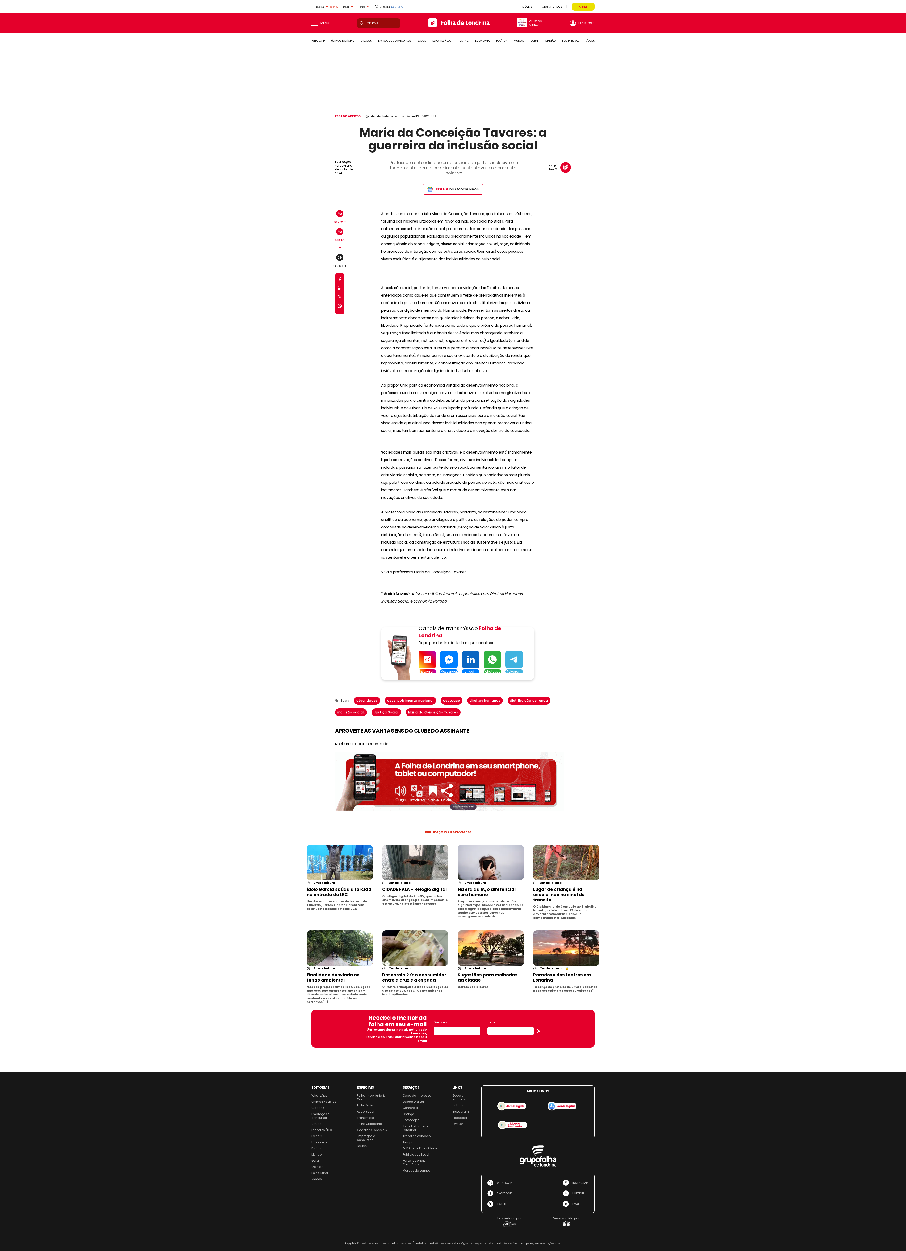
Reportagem (367, 1112)
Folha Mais (365, 1105)
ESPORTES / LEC (441, 41)
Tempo (408, 1142)
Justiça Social (386, 712)
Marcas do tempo (416, 1170)
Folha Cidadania (369, 1124)
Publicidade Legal (416, 1154)
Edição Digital (413, 1102)
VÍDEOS (590, 41)
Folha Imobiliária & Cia (371, 1097)
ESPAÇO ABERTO (348, 116)
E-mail (492, 1022)
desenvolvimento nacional (410, 700)
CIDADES (366, 41)
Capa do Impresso (417, 1096)
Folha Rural (319, 1173)
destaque (451, 700)
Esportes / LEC (321, 1130)
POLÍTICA (501, 41)
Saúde (316, 1124)
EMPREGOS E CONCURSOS (394, 41)
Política (317, 1148)
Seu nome (440, 1022)
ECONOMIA (482, 41)
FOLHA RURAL (570, 41)
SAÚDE (422, 41)
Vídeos (316, 1179)
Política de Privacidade (420, 1148)
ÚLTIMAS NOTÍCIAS (342, 41)
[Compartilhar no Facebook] (340, 280)
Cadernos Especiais (372, 1130)
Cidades (317, 1108)
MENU (324, 23)
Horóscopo (411, 1120)
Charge (408, 1114)
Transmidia (365, 1118)
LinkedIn (458, 1105)
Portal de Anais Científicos (414, 1162)
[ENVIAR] (538, 1031)
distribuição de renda (529, 700)
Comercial (411, 1108)
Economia (319, 1142)
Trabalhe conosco (417, 1136)
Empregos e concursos (320, 1116)
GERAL (534, 41)
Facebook (460, 1118)
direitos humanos (485, 700)
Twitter (458, 1124)
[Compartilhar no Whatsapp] (340, 306)
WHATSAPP (318, 41)
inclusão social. (351, 712)
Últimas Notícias (323, 1102)
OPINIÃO (550, 41)
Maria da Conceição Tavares (433, 712)
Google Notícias (459, 1097)
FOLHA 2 (463, 41)
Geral (315, 1161)
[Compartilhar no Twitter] (340, 298)
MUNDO (519, 41)
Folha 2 (316, 1136)
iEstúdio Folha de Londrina (415, 1128)
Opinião (317, 1167)
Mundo (316, 1154)
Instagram (461, 1112)
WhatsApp (319, 1096)
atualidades (367, 700)
